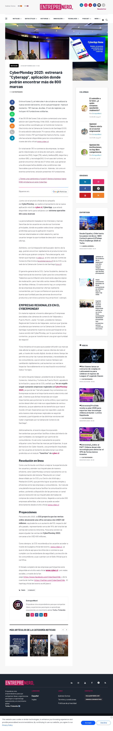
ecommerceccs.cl (45, 261)
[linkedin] (81, 5)
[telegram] (12, 137)
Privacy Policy (7, 725)
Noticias (16, 18)
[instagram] (86, 5)
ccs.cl (58, 264)
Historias (44, 18)
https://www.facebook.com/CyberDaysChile (42, 577)
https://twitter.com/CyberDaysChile (49, 580)
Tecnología (72, 18)
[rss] (98, 195)
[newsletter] (103, 5)
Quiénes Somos (10, 6)
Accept (88, 723)
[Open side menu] (6, 18)
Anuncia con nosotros (94, 699)
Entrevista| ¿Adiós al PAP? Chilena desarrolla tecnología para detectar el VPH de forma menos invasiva (91, 449)
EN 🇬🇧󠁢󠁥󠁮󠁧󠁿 (26, 6)
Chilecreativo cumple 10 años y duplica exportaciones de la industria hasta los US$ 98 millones (39, 647)
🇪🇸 (20, 6)
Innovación (58, 18)
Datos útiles (30, 18)
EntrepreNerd (17, 92)
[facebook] (94, 5)
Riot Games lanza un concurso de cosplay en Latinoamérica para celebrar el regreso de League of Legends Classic (91, 371)
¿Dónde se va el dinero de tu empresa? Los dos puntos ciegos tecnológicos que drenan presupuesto (19, 646)
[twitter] (12, 108)
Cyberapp (31, 590)
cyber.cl (38, 207)
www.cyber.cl (43, 141)
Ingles (34, 699)
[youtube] (90, 5)
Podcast (85, 18)
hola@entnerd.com (92, 696)
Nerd (97, 18)
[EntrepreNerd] (56, 7)
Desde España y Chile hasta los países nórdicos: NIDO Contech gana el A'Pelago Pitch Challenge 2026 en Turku (91, 238)
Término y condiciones (67, 699)
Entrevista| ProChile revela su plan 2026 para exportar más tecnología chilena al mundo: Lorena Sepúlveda (90, 410)
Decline (103, 723)
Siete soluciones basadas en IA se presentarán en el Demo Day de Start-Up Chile (100, 287)
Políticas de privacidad (67, 703)
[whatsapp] (12, 114)
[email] (12, 126)
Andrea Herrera (88, 246)
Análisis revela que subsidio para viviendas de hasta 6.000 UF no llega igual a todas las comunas (59, 647)
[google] (99, 5)
